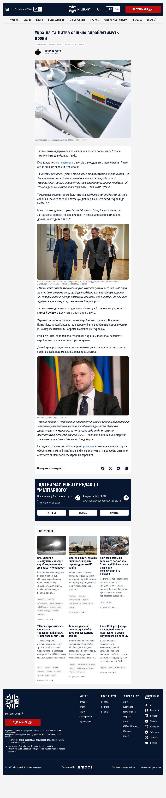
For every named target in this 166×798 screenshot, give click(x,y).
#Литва (67, 44)
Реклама (137, 19)
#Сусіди (72, 672)
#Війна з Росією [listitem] (130, 726)
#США (109, 602)
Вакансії (151, 19)
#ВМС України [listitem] (129, 711)
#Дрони (59, 44)
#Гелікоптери (82, 664)
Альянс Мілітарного (115, 19)
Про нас (94, 19)
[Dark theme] (40, 9)
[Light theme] (36, 9)
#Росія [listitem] (126, 736)
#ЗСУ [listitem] (125, 702)
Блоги (39, 19)
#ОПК (74, 44)
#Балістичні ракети (56, 603)
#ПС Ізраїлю (74, 603)
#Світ (91, 603)
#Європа (41, 671)
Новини (14, 19)
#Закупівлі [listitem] (128, 707)
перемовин (66, 162)
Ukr (110, 9)
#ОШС (111, 668)
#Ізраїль (85, 600)
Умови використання (151, 767)
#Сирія (72, 607)
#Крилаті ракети (55, 607)
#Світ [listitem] (125, 721)
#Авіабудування (41, 44)
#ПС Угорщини (82, 668)
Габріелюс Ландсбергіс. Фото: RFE (53, 417)
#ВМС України (43, 607)
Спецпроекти (77, 19)
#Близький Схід (75, 600)
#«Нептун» (41, 599)
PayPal (83, 512)
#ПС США (57, 671)
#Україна (81, 44)
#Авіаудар (73, 596)
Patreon (52, 512)
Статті (27, 19)
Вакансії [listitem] (105, 711)
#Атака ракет (42, 603)
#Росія (55, 611)
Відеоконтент (56, 19)
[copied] (77, 497)
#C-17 (40, 668)
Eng (116, 9)
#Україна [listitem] (127, 716)
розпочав (89, 446)
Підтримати (140, 9)
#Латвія (49, 671)
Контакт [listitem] (105, 707)
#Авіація (52, 44)
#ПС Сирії (83, 603)
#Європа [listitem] (127, 731)
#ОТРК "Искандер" (44, 611)
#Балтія (55, 668)
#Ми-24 (72, 668)
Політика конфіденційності (124, 767)
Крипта (114, 512)
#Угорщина (81, 672)
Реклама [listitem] (105, 702)
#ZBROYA (51, 599)
